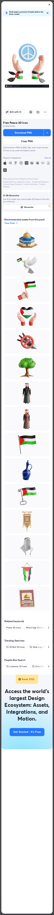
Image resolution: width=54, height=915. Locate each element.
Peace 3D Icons (13, 627)
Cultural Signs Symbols (12, 184)
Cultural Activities (30, 184)
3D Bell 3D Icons (17, 647)
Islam (28, 182)
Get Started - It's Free (27, 732)
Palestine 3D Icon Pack (29, 179)
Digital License (29, 150)
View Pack (9, 223)
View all (47, 158)
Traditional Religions (40, 182)
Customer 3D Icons (18, 666)
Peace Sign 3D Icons (35, 627)
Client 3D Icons (42, 666)
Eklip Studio (10, 126)
